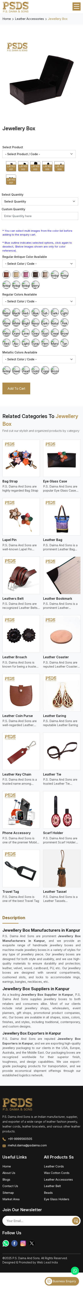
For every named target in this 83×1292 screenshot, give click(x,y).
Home (6, 19)
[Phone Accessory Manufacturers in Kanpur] (21, 810)
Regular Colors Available (19, 294)
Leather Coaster (56, 657)
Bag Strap (10, 481)
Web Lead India (47, 1262)
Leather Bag (52, 540)
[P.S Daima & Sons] (16, 7)
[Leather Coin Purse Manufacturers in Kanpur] (21, 693)
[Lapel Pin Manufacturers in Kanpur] (21, 517)
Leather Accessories (29, 19)
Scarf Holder (53, 833)
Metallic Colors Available (19, 352)
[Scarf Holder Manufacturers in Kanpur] (62, 810)
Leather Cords (54, 1166)
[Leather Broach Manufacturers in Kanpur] (21, 634)
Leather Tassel (54, 892)
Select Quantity (12, 194)
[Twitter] (31, 1243)
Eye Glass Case (55, 481)
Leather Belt (52, 1186)
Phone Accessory (16, 833)
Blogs (6, 1179)
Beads (48, 1193)
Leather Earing (54, 716)
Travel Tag (10, 892)
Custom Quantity (13, 209)
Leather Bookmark (57, 598)
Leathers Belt (13, 598)
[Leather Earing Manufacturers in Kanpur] (62, 693)
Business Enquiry (64, 1281)
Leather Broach (14, 657)
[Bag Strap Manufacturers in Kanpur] (21, 458)
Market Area (11, 1199)
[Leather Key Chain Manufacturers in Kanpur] (21, 751)
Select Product (12, 147)
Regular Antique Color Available (24, 256)
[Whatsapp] (5, 1243)
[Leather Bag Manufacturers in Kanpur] (62, 517)
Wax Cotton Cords (57, 1173)
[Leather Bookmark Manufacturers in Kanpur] (62, 575)
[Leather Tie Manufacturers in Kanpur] (62, 751)
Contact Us (10, 1186)
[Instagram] (23, 1243)
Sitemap (8, 1193)
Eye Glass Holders (56, 1199)
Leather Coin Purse (17, 716)
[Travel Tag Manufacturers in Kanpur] (21, 868)
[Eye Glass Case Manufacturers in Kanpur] (62, 458)
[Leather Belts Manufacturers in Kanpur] (21, 575)
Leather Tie (52, 774)
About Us (8, 1173)
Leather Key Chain (16, 774)
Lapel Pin (9, 540)
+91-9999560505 (20, 1139)
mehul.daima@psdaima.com (27, 1145)
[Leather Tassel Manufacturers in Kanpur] (62, 868)
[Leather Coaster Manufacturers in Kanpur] (62, 634)
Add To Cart (16, 388)
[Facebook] (14, 1243)
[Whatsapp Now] (75, 1271)
